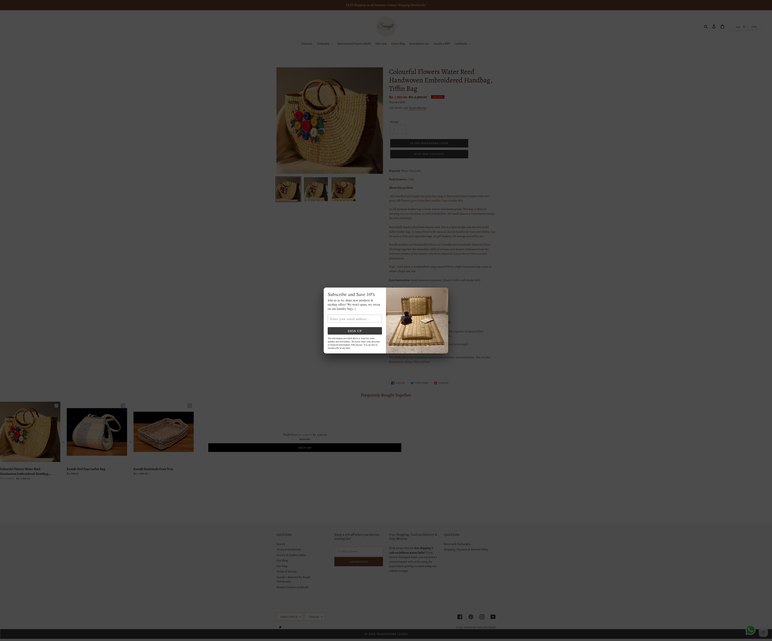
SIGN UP (355, 331)
